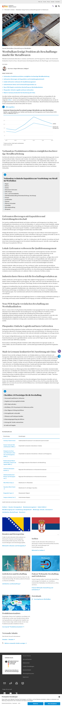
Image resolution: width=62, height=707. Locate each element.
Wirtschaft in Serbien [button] (38, 550)
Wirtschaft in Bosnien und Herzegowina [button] (13, 546)
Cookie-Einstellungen (28, 666)
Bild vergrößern (10, 107)
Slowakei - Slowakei (8, 639)
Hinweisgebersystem (28, 673)
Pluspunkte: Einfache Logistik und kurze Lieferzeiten (19, 90)
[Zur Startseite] (9, 7)
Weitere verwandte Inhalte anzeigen (15, 643)
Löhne (9, 100)
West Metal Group (8, 482)
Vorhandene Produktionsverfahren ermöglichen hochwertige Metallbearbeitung (26, 76)
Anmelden (57, 1)
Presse (48, 1)
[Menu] (56, 6)
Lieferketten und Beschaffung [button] (10, 584)
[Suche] (59, 6)
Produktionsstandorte (11, 613)
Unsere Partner (27, 656)
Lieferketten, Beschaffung (9, 512)
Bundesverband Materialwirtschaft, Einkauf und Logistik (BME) (9, 462)
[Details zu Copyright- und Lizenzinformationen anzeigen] (58, 44)
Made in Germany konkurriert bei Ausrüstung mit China (19, 92)
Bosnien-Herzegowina (15, 507)
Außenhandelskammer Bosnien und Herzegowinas (9, 476)
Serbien (4, 507)
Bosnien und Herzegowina (13, 534)
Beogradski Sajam (7, 493)
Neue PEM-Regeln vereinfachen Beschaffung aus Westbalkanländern (23, 87)
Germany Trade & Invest (9, 440)
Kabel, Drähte (42, 507)
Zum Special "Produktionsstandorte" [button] (12, 627)
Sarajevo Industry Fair (8, 497)
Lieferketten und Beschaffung (14, 574)
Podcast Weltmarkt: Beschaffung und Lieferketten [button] (42, 588)
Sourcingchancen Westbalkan (42, 599)
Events (44, 1)
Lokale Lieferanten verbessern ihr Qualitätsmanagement (20, 82)
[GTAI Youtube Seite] (10, 693)
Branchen (21, 512)
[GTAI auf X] (16, 693)
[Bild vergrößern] (31, 30)
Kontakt (52, 1)
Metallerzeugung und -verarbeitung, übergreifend (16, 509)
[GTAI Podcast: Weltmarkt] (10, 683)
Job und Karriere (27, 659)
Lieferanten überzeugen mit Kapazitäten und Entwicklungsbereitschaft (24, 79)
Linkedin (4, 693)
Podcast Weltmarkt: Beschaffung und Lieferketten (45, 575)
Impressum (26, 677)
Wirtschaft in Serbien (10, 9)
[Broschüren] (22, 683)
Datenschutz (26, 663)
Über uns (40, 1)
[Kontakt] (4, 683)
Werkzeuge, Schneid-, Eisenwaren (42, 509)
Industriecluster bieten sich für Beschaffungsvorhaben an (20, 84)
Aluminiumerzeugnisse (29, 507)
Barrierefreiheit (27, 670)
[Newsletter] (16, 683)
